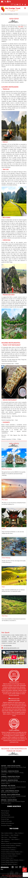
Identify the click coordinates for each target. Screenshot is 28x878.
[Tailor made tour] (8, 1)
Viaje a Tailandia (14, 835)
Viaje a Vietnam (5, 835)
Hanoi (3, 528)
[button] (12, 4)
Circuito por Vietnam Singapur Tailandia (10, 853)
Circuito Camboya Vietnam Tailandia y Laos (11, 851)
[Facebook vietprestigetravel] (13, 867)
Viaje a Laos (4, 837)
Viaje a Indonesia (5, 839)
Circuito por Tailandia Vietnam (8, 847)
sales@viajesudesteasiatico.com (11, 648)
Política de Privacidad (6, 821)
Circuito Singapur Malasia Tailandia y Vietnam (12, 860)
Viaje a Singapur (13, 837)
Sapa (3, 586)
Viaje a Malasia (15, 839)
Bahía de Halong (7, 469)
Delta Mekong (6, 557)
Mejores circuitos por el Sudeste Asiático (11, 843)
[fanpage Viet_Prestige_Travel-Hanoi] (23, 4)
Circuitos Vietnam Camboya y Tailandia (10, 845)
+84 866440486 (7, 645)
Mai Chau (5, 616)
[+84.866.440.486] (5, 1)
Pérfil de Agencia (5, 810)
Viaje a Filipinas (5, 841)
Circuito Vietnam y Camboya (8, 849)
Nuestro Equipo (5, 813)
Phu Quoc (5, 499)
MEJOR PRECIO (14, 682)
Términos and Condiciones (7, 823)
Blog (2, 869)
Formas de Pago (5, 819)
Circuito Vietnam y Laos (7, 858)
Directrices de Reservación (7, 817)
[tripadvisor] (17, 867)
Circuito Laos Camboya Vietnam (9, 856)
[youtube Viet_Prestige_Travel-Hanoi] (25, 4)
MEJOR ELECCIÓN (14, 700)
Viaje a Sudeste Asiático (7, 833)
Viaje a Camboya (19, 833)
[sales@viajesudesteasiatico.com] (2, 1)
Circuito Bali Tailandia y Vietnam (9, 864)
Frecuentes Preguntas (6, 825)
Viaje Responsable (5, 815)
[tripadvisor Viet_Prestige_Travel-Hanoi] (17, 4)
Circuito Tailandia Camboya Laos (9, 862)
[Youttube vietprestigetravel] (20, 867)
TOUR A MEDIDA (14, 730)
